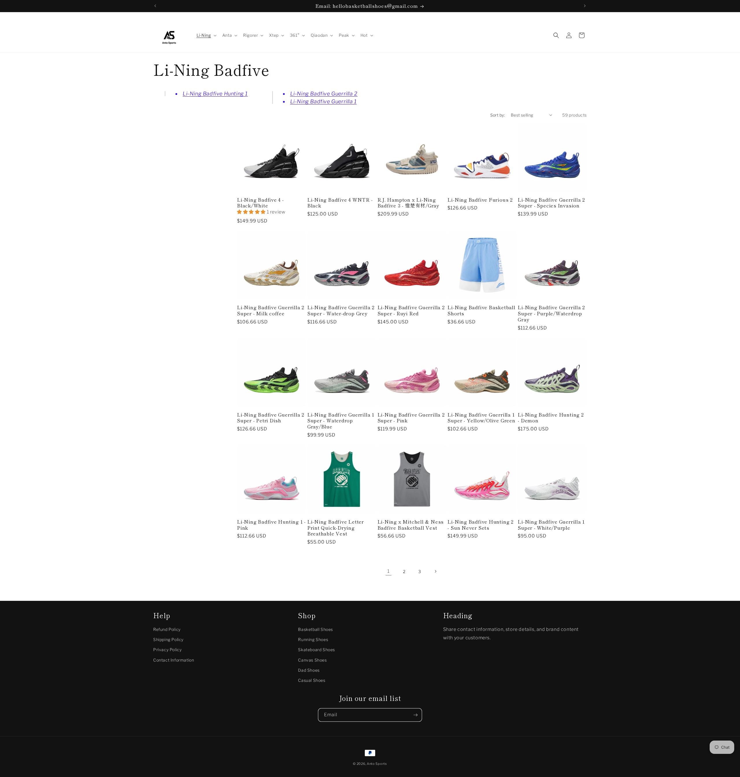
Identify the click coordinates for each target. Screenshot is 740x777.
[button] (206, 35)
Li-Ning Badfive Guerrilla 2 (324, 94)
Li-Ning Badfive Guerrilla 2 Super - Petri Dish (270, 418)
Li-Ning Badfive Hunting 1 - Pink (271, 525)
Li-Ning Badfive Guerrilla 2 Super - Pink (411, 418)
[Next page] (435, 571)
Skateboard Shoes (316, 649)
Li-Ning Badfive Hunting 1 (215, 94)
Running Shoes (313, 639)
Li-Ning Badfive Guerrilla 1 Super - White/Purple (551, 525)
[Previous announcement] (155, 5)
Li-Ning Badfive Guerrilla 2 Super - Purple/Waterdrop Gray (551, 313)
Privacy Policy (167, 649)
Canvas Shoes (312, 660)
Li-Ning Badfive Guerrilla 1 (323, 101)
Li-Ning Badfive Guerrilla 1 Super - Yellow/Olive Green (481, 418)
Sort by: (497, 115)
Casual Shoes (311, 680)
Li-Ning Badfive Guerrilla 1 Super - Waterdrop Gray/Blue (340, 421)
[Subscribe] (415, 715)
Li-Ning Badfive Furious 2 (480, 200)
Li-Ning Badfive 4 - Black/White (260, 203)
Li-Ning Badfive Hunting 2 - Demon (551, 418)
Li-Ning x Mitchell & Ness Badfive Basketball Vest (411, 525)
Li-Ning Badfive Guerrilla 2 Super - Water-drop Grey (341, 310)
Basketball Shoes (315, 629)
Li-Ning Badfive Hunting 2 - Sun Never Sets (480, 525)
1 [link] (388, 571)
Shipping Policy (168, 639)
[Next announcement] (584, 5)
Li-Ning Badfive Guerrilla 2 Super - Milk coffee (270, 310)
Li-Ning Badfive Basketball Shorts (481, 310)
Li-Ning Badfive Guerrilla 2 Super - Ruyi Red (411, 310)
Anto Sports (377, 764)
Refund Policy (167, 629)
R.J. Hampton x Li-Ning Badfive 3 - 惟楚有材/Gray (408, 203)
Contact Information (173, 660)
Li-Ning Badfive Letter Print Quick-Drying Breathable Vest (335, 528)
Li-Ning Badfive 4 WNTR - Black (340, 203)
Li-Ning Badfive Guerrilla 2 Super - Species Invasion (551, 203)
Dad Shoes (308, 670)
